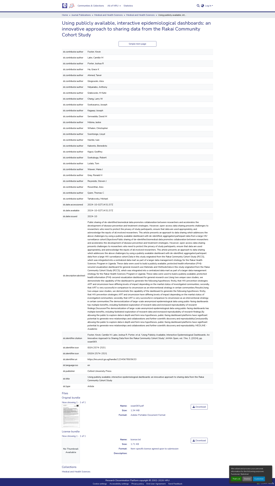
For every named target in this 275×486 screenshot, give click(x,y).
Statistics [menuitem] (128, 5)
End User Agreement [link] (156, 483)
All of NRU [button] (112, 5)
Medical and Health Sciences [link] (108, 15)
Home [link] (65, 15)
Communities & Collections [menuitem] (91, 5)
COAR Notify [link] (267, 483)
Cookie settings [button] (100, 483)
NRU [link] (167, 480)
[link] (199, 407)
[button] (68, 6)
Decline (247, 479)
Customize (259, 479)
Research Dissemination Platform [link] (122, 480)
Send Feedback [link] (175, 483)
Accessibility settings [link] (119, 483)
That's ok (236, 479)
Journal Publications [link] (81, 15)
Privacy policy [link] (137, 483)
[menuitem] (114, 5)
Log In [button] (208, 5)
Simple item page (137, 43)
